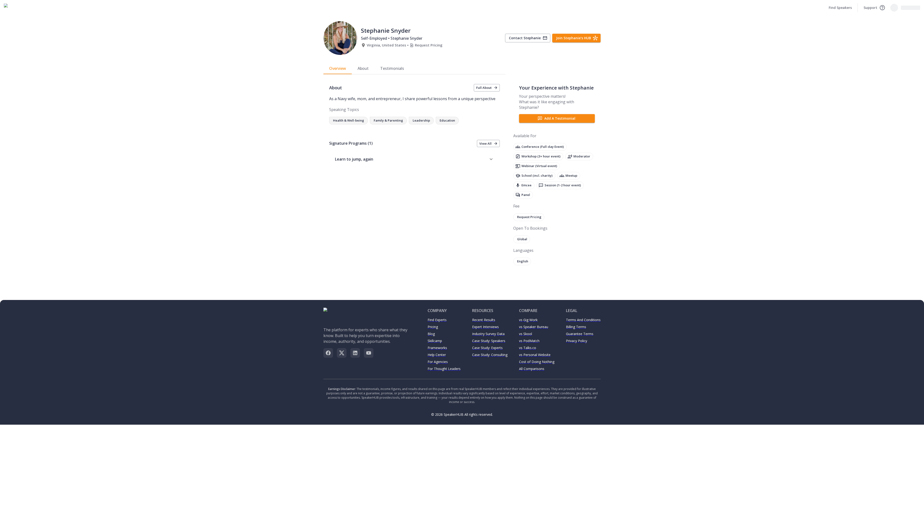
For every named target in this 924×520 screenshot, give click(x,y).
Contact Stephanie (525, 38)
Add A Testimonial (559, 118)
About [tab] (363, 68)
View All (485, 143)
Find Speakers (840, 7)
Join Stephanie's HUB (573, 38)
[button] (414, 159)
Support (870, 7)
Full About (484, 87)
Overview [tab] (337, 68)
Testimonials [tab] (392, 68)
